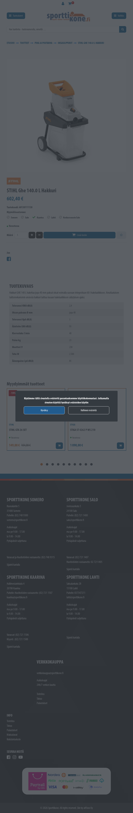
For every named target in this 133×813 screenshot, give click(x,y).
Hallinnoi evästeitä (89, 410)
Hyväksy (44, 410)
